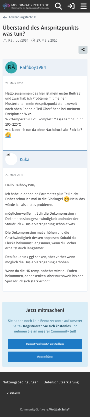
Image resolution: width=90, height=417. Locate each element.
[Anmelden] (71, 6)
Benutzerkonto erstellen (45, 344)
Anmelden (45, 357)
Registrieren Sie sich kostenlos (47, 326)
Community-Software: (45, 409)
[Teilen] (83, 50)
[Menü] (83, 6)
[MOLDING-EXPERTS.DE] (26, 6)
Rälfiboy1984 (18, 40)
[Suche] (59, 6)
